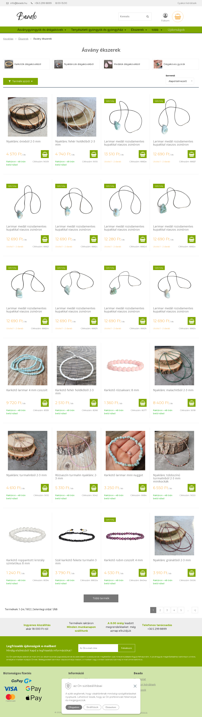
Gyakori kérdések (187, 3)
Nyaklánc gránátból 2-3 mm (172, 560)
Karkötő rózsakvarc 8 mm (121, 390)
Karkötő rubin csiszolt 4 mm (123, 560)
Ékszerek (23, 38)
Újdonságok (176, 30)
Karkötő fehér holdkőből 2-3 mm (74, 391)
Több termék (101, 598)
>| (195, 610)
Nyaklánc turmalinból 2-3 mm (26, 475)
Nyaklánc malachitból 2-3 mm (173, 390)
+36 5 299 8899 (43, 3)
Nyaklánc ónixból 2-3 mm (23, 141)
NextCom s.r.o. (141, 712)
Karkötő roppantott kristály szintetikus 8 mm (25, 561)
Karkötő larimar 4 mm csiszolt (27, 390)
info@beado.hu (18, 3)
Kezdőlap (8, 38)
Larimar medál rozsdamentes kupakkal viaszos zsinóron (124, 142)
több (155, 30)
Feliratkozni (126, 648)
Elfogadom (73, 707)
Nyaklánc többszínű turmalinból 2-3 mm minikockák (166, 478)
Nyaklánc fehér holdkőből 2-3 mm (75, 142)
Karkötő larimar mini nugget (123, 475)
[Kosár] (177, 16)
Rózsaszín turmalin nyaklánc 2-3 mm (76, 476)
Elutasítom (111, 707)
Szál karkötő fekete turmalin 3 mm (76, 561)
